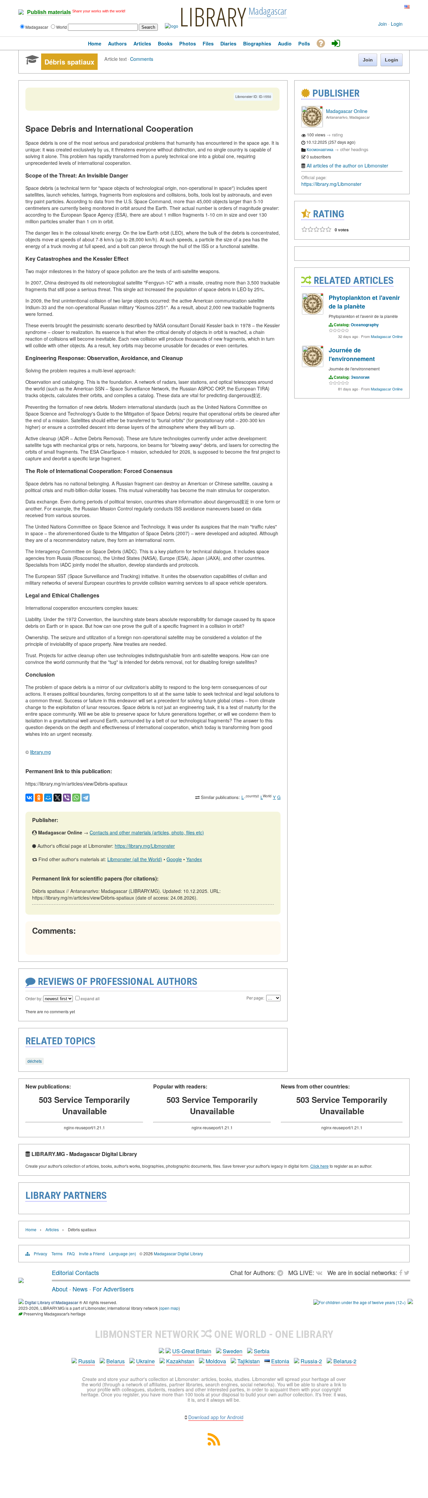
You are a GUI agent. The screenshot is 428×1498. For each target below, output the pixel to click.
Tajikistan (248, 1361)
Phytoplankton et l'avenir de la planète (364, 302)
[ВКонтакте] (29, 798)
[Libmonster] (21, 1280)
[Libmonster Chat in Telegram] (282, 1272)
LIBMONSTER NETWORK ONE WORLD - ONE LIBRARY (214, 1334)
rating (337, 134)
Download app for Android (215, 1417)
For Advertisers (113, 1288)
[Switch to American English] (407, 7)
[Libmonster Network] (359, 1302)
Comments (141, 58)
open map (169, 1308)
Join (382, 23)
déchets (34, 1061)
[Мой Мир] (48, 798)
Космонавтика (320, 149)
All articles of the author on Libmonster (347, 165)
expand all (90, 998)
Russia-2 (311, 1361)
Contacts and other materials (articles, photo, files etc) (147, 832)
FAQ (71, 1253)
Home (30, 1229)
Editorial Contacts (75, 1272)
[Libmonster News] (394, 7)
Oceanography (365, 325)
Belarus (115, 1361)
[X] (58, 798)
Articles (52, 1229)
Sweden (232, 1351)
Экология (360, 377)
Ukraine (145, 1361)
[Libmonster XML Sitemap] (214, 1443)
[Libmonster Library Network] (410, 1302)
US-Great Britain (191, 1351)
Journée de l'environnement (352, 354)
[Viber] (67, 798)
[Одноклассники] (39, 798)
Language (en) (122, 1253)
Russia (86, 1361)
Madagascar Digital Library (178, 1253)
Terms (57, 1253)
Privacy (40, 1253)
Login (397, 23)
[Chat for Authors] (385, 7)
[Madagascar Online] (312, 125)
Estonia (280, 1361)
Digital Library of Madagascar (52, 1302)
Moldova (216, 1361)
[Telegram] (86, 798)
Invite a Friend (92, 1253)
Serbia (262, 1351)
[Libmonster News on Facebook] (389, 7)
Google (174, 859)
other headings (354, 149)
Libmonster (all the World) (134, 859)
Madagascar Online (346, 111)
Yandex (194, 859)
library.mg (40, 751)
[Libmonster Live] (379, 7)
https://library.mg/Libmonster (145, 845)
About (60, 1288)
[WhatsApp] (76, 798)
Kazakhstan (180, 1361)
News (80, 1288)
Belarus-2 (344, 1361)
